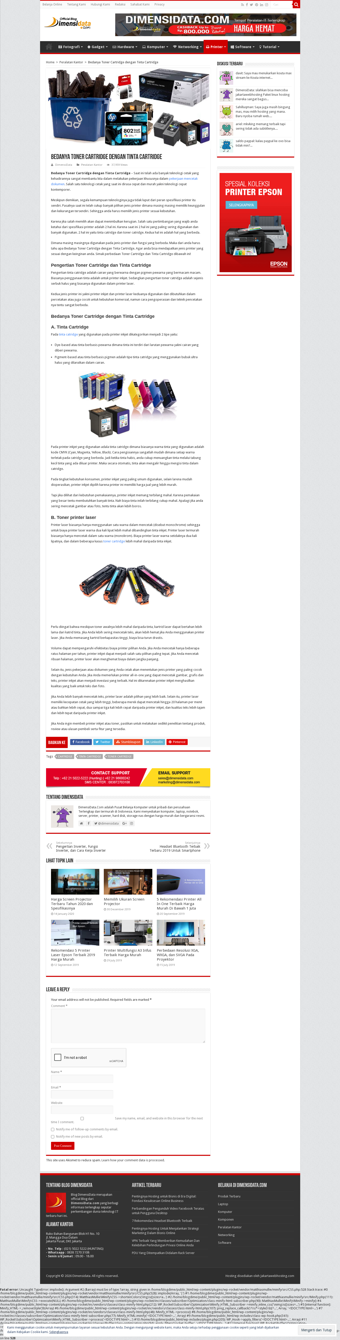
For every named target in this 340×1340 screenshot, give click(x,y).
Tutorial (269, 47)
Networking (188, 47)
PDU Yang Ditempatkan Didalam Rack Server (163, 1253)
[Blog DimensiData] (67, 22)
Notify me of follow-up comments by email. (87, 1129)
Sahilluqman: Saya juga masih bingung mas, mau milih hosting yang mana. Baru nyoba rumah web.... (263, 111)
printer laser (114, 696)
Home (49, 46)
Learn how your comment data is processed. (133, 1160)
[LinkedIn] (262, 5)
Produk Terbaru (229, 1196)
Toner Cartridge (120, 756)
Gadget (98, 47)
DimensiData (63, 165)
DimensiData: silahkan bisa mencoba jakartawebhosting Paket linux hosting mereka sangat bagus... (263, 94)
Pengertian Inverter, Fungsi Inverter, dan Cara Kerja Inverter (81, 846)
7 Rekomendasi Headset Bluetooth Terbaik (162, 1221)
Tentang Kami (76, 4)
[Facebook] (246, 5)
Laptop (223, 1204)
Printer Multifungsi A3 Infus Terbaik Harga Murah (127, 952)
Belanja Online (52, 4)
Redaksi (120, 4)
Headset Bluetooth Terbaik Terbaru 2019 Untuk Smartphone (175, 846)
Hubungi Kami (100, 4)
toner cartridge (114, 541)
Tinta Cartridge (90, 756)
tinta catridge (68, 334)
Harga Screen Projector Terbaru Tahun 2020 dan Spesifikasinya (72, 904)
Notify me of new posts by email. (79, 1136)
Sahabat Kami (140, 4)
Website (56, 1103)
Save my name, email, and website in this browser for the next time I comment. (127, 1120)
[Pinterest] (257, 5)
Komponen (226, 1219)
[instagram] (267, 5)
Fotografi (71, 47)
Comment (59, 1006)
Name (56, 1072)
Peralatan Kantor (71, 62)
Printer (217, 47)
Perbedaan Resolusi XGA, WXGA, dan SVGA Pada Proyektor (178, 955)
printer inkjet (80, 485)
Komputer (156, 47)
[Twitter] (251, 5)
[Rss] (242, 5)
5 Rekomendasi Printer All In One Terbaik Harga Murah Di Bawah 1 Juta (179, 904)
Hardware (125, 47)
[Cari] (296, 4)
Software (243, 47)
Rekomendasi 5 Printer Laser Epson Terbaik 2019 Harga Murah (73, 955)
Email (56, 1087)
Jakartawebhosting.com (277, 1276)
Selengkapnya (58, 1332)
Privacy (160, 4)
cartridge (65, 756)
